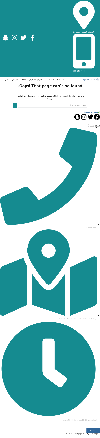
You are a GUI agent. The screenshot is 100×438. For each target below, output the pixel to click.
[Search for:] (52, 105)
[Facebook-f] (33, 38)
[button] (49, 80)
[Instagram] (14, 38)
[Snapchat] (77, 117)
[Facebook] (97, 117)
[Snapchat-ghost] (5, 38)
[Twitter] (23, 38)
